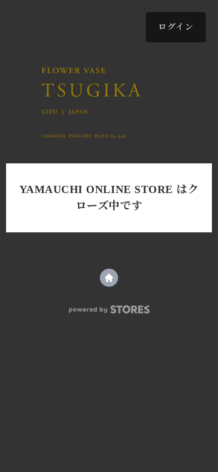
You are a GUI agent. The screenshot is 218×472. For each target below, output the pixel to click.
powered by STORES (109, 309)
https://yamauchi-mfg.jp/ (109, 278)
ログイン (176, 26)
